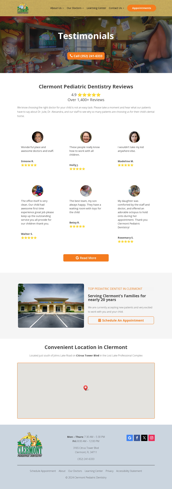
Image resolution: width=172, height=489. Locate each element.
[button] (86, 388)
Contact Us (115, 8)
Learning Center (96, 8)
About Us (56, 8)
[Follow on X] (144, 438)
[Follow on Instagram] (151, 438)
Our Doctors (74, 8)
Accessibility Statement (129, 471)
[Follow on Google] (130, 438)
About (62, 471)
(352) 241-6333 (86, 459)
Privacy (109, 471)
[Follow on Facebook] (137, 438)
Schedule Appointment (43, 471)
